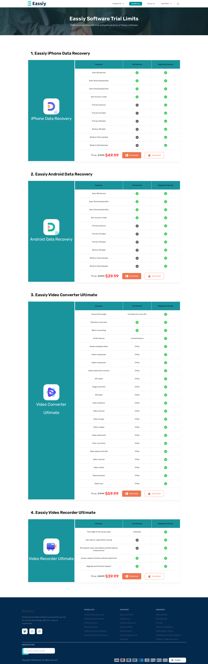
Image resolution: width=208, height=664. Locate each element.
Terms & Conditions (164, 627)
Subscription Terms (164, 631)
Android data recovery (94, 619)
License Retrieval (128, 623)
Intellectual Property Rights (168, 635)
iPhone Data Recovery (94, 614)
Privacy (159, 623)
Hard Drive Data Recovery (96, 635)
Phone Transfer (91, 627)
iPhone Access (91, 623)
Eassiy (28, 611)
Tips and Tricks (126, 614)
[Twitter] (25, 631)
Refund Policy (126, 631)
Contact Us (125, 619)
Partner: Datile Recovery (167, 639)
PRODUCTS (116, 4)
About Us (151, 4)
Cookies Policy (126, 627)
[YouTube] (32, 631)
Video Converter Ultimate (95, 631)
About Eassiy (162, 614)
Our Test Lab (161, 619)
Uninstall (124, 639)
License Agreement (129, 635)
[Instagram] (39, 631)
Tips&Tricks (135, 4)
